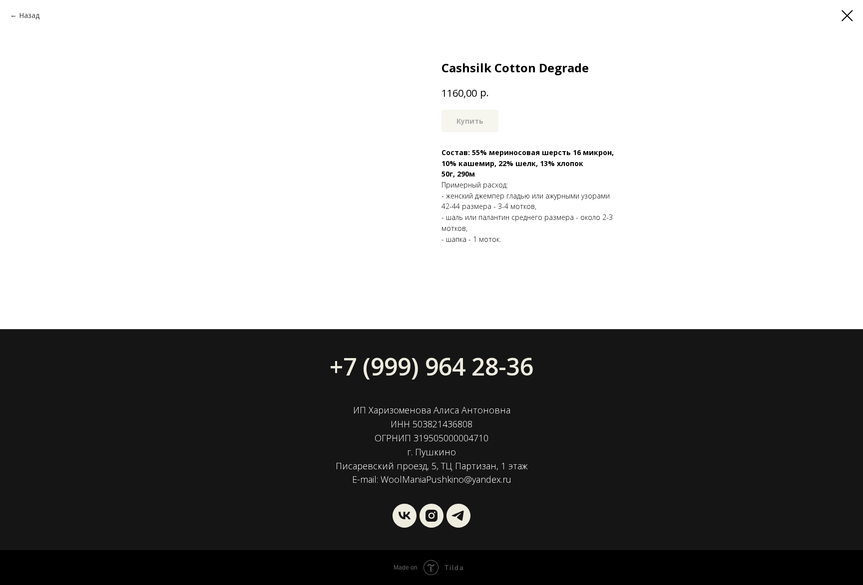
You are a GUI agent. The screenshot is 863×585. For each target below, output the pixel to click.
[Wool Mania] (458, 516)
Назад (29, 15)
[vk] (405, 516)
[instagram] (431, 516)
